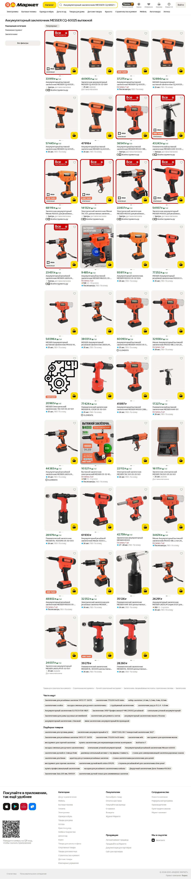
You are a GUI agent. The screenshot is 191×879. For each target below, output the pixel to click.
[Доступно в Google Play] (15, 810)
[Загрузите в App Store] (6, 810)
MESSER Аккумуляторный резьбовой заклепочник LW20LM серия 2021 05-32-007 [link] (95, 343)
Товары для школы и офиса (69, 844)
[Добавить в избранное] (74, 33)
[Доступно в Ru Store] (32, 810)
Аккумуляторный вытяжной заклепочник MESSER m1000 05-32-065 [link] (132, 343)
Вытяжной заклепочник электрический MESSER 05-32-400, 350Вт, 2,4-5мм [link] (96, 473)
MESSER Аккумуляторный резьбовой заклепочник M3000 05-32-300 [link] (168, 277)
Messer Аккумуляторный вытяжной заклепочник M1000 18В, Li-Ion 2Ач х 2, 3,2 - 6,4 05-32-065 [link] (168, 343)
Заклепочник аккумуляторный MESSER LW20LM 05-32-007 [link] (58, 667)
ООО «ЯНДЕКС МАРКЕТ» (177, 872)
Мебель (61, 801)
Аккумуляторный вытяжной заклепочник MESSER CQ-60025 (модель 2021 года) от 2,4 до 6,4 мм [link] (96, 148)
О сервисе (110, 809)
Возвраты (110, 812)
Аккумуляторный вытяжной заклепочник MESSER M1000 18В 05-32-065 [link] (131, 148)
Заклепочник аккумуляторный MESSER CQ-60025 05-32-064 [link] (94, 83)
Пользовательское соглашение (33, 874)
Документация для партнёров (118, 848)
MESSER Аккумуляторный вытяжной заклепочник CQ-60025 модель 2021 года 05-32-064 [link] (167, 83)
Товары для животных (67, 851)
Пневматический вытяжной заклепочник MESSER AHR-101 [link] (165, 408)
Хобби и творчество (66, 832)
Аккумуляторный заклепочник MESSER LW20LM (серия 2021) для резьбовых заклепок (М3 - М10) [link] (167, 603)
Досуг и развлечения (67, 797)
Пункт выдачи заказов (161, 809)
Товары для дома (65, 820)
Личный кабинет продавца (117, 840)
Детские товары (65, 859)
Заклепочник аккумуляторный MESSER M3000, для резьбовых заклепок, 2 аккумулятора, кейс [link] (166, 212)
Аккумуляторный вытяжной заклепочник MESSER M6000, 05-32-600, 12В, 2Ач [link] (95, 277)
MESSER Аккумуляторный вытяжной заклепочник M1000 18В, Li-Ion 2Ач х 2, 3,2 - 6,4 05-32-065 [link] (61, 343)
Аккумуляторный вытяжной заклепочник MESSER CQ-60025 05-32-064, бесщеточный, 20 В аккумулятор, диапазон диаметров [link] (60, 83)
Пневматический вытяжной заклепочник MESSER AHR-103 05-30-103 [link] (167, 148)
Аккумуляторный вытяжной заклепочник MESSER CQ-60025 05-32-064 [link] (59, 148)
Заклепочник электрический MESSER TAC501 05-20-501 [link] (165, 473)
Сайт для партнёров (114, 852)
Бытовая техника (65, 805)
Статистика (11, 874)
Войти (181, 5)
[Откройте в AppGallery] (23, 810)
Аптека (61, 824)
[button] (52, 26)
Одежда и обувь (65, 816)
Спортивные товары (67, 848)
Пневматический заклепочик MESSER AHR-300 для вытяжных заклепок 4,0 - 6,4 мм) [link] (131, 603)
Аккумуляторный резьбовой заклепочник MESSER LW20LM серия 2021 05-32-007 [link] (59, 277)
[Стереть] (115, 5)
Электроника (63, 812)
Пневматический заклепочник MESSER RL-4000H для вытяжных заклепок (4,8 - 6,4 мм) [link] (131, 668)
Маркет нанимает (159, 812)
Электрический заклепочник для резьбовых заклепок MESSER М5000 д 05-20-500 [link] (95, 603)
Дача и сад (62, 836)
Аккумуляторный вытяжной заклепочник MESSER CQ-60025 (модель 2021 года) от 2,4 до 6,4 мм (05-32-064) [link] (132, 83)
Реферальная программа (162, 801)
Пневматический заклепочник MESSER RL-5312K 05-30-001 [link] (94, 408)
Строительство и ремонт (69, 855)
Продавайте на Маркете (116, 844)
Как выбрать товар (114, 797)
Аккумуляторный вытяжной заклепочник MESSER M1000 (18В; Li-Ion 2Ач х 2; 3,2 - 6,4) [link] (131, 408)
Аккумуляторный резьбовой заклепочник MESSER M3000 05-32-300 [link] (60, 603)
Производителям (159, 805)
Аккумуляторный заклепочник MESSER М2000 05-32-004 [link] (130, 277)
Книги (60, 840)
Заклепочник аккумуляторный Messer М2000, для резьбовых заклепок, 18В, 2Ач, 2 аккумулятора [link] (60, 212)
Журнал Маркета (113, 816)
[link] (68, 700)
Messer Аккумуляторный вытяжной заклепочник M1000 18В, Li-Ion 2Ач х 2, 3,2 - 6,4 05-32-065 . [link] (168, 539)
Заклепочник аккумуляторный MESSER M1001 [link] (130, 539)
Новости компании (160, 797)
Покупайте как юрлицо (115, 805)
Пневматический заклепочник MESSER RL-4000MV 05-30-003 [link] (60, 539)
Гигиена (61, 809)
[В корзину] (74, 71)
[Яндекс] (184, 875)
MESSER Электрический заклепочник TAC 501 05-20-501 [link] (60, 408)
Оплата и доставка (114, 801)
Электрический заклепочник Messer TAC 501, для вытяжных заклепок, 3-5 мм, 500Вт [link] (96, 212)
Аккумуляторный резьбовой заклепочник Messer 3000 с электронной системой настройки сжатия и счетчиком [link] (95, 539)
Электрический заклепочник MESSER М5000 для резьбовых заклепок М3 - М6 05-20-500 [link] (130, 212)
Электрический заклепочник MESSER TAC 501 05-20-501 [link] (129, 473)
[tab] (12, 12)
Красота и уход (64, 828)
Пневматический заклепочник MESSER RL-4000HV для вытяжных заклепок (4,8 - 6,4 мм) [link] (96, 668)
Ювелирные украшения (68, 863)
